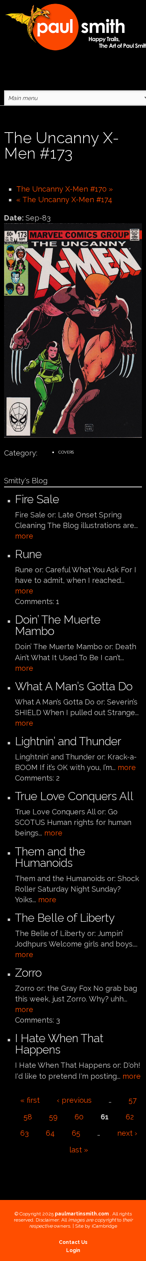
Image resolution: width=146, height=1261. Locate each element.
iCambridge (104, 1226)
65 (76, 1133)
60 (79, 1117)
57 (133, 1100)
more (24, 536)
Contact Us (73, 1242)
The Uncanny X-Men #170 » (64, 189)
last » (78, 1149)
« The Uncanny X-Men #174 (64, 199)
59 (53, 1117)
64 (50, 1133)
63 (24, 1133)
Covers (66, 452)
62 (130, 1117)
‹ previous (74, 1100)
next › (127, 1133)
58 (28, 1117)
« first (30, 1100)
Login (73, 1250)
